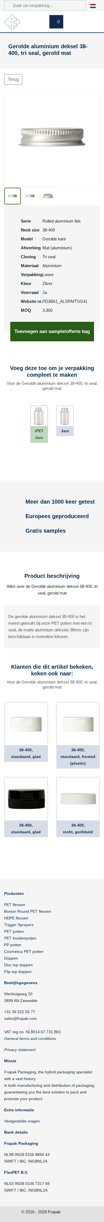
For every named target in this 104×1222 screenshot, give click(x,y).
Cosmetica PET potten (24, 951)
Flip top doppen (18, 971)
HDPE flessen (16, 918)
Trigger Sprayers (19, 924)
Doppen (11, 958)
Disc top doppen (18, 965)
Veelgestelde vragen (22, 1121)
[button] (96, 5)
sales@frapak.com (20, 1018)
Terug (13, 79)
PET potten (14, 931)
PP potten (12, 945)
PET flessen (14, 904)
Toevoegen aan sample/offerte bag (52, 331)
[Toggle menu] (93, 22)
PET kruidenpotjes (20, 938)
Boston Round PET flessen (27, 911)
